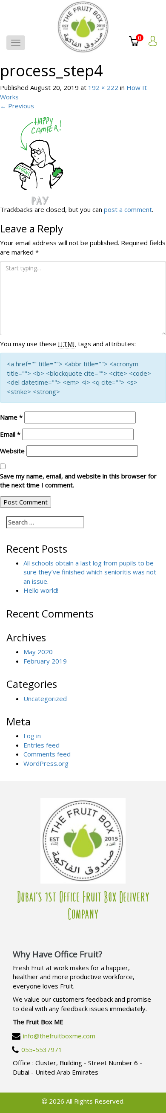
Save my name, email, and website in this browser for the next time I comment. (78, 480)
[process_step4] (41, 157)
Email (10, 434)
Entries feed (41, 745)
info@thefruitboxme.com (59, 1036)
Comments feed (47, 754)
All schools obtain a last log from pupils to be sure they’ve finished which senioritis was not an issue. (89, 572)
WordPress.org (46, 763)
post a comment (128, 209)
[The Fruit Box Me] (83, 27)
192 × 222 (103, 87)
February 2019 (45, 661)
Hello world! (40, 590)
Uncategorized (45, 698)
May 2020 (38, 651)
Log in (32, 735)
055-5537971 (41, 1049)
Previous (17, 105)
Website (12, 450)
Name (11, 417)
